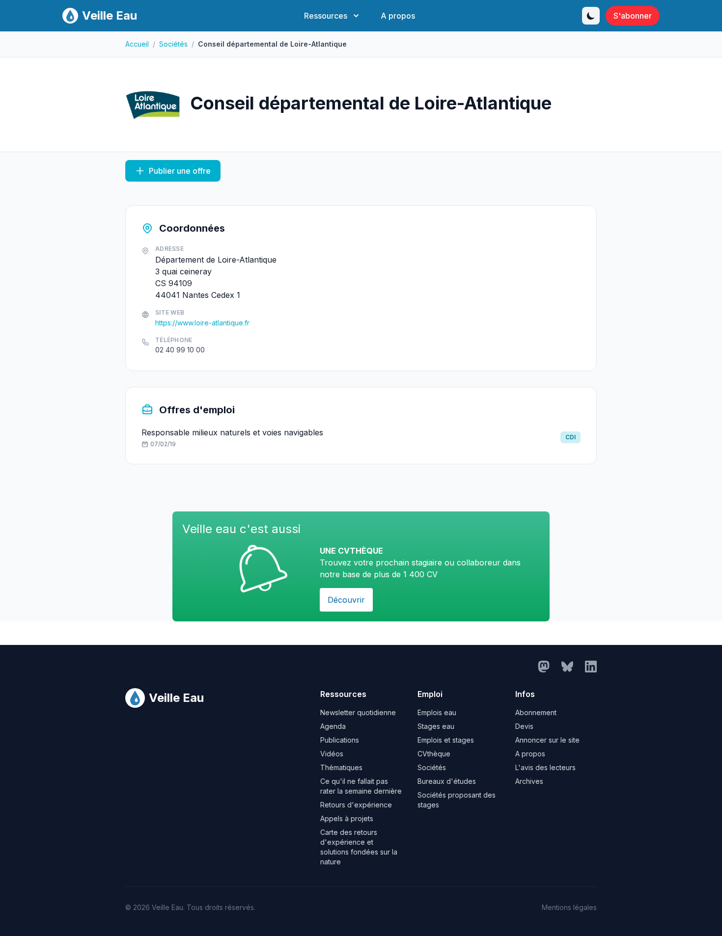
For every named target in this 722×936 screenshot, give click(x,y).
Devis (524, 726)
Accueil (137, 44)
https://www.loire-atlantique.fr (202, 323)
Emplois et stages (445, 740)
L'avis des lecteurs (545, 767)
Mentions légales (569, 907)
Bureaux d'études (446, 781)
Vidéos (331, 753)
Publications (339, 740)
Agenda (333, 726)
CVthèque (433, 753)
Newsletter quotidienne (358, 712)
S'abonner (632, 16)
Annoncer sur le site (547, 740)
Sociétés (173, 44)
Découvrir (346, 600)
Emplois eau (436, 712)
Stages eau (435, 726)
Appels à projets (346, 818)
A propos (398, 16)
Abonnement (535, 712)
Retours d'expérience (356, 805)
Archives (529, 781)
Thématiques (341, 767)
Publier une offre (180, 171)
